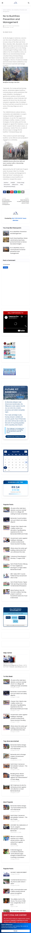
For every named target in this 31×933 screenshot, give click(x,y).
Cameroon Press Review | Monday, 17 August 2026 (18, 557)
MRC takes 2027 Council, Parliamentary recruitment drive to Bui (18, 575)
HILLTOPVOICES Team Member (11, 26)
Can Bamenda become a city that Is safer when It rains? (18, 881)
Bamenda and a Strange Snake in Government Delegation (18, 756)
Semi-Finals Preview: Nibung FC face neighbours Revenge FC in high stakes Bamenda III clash (18, 566)
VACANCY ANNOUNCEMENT (18, 872)
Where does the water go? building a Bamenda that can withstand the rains (18, 550)
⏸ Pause (14, 617)
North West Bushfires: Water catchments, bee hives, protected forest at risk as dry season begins (19, 241)
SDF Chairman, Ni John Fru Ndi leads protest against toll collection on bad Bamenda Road (18, 788)
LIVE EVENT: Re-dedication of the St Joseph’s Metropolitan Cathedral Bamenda (19, 828)
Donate (15, 931)
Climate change (20, 182)
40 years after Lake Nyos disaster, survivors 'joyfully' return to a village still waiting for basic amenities (18, 511)
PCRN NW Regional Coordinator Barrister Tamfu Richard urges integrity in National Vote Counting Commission (18, 853)
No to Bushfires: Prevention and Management (18, 232)
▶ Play (8, 617)
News (21, 184)
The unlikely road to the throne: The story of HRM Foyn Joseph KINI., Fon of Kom (18, 902)
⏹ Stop (15, 621)
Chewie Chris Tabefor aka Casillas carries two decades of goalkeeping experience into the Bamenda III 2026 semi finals (19, 530)
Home (4, 10)
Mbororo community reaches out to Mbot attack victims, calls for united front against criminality (17, 840)
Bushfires (9, 10)
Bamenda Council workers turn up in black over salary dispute (18, 520)
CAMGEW (12, 182)
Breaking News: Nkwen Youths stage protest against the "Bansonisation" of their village (19, 776)
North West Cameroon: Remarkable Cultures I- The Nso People (18, 766)
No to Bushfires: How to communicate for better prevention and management (17, 250)
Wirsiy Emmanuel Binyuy (9, 186)
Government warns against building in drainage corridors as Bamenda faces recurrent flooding (18, 541)
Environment (7, 184)
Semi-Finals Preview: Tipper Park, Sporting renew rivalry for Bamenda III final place (18, 584)
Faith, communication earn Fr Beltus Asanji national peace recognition (18, 891)
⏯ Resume (21, 617)
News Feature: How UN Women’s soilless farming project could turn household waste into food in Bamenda (18, 593)
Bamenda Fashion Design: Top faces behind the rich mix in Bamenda (18, 746)
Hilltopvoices (15, 184)
